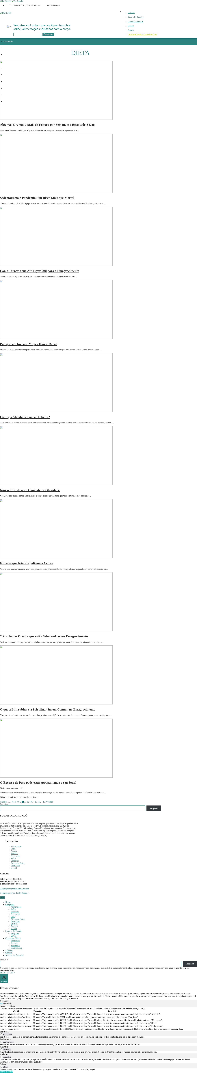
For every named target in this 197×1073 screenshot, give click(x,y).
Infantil (14, 868)
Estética (6, 55)
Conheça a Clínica (13, 938)
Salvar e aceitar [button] (6, 1072)
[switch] (1, 1034)
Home (8, 902)
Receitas (14, 853)
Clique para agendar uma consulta (14, 888)
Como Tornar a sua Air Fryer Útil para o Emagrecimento (39, 271)
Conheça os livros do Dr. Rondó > (15, 893)
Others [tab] (3, 1064)
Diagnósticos (16, 948)
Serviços (14, 943)
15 (36, 802)
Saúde (13, 858)
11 (25, 802)
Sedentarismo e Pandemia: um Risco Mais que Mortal (37, 197)
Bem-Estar (15, 866)
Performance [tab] (5, 1039)
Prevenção (15, 856)
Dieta (5, 48)
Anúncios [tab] (4, 1054)
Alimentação (8, 41)
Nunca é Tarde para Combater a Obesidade (30, 490)
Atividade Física (18, 863)
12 (28, 802)
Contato (131, 30)
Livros (13, 936)
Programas (15, 941)
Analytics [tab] (4, 1047)
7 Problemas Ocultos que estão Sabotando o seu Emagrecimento (44, 636)
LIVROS (131, 13)
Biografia (15, 933)
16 (39, 802)
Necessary (7, 1003)
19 (44, 802)
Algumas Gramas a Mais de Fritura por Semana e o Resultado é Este (47, 124)
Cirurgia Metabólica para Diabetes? (25, 417)
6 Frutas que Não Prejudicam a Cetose (26, 563)
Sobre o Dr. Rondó (13, 931)
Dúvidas (131, 26)
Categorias (9, 904)
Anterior (3, 802)
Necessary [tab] (4, 1001)
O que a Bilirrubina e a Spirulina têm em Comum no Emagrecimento (47, 709)
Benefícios (15, 945)
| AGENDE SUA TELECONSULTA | (142, 34)
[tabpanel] (98, 1019)
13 (30, 802)
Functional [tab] (4, 1032)
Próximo (49, 802)
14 (33, 802)
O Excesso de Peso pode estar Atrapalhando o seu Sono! (38, 782)
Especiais (15, 861)
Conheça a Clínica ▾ (135, 22)
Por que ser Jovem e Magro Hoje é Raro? (28, 344)
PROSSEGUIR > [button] (7, 973)
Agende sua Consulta (14, 955)
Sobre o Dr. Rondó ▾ (136, 17)
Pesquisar (4, 804)
